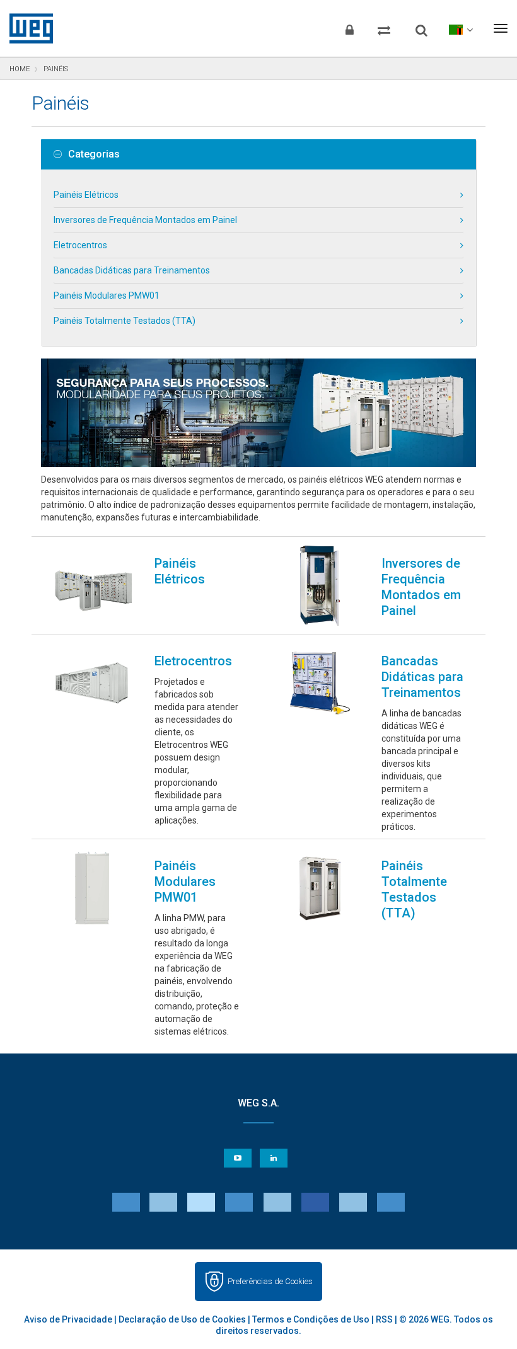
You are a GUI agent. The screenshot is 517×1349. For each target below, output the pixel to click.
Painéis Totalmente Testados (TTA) (124, 321)
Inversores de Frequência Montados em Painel (145, 220)
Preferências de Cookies (270, 1281)
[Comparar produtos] (384, 28)
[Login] (349, 28)
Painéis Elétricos (86, 195)
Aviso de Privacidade (68, 1319)
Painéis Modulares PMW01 (107, 295)
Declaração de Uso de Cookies (182, 1319)
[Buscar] (421, 25)
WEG (27, 28)
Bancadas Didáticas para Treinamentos (132, 270)
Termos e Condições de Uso (310, 1319)
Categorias (94, 154)
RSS (384, 1319)
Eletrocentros (80, 245)
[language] (460, 28)
